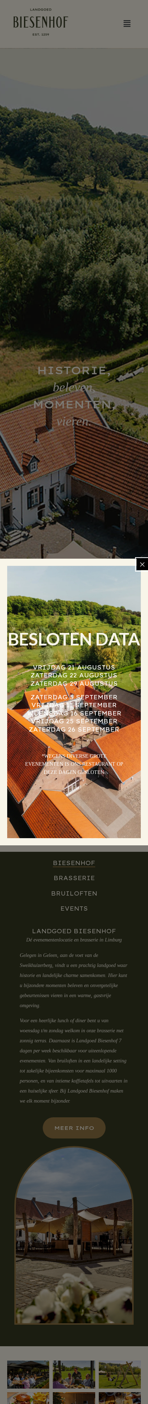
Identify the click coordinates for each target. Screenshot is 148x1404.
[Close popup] (142, 564)
